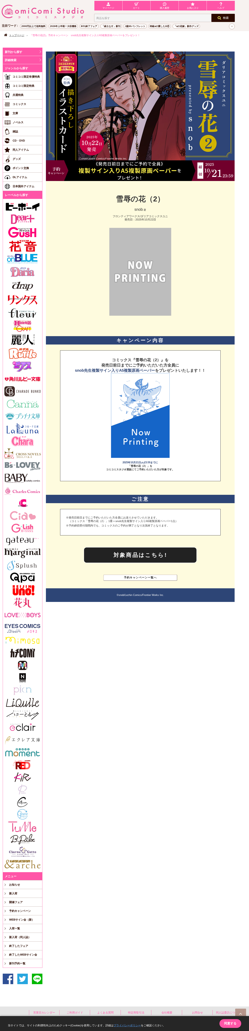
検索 (226, 17)
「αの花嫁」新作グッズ (186, 26)
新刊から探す (13, 51)
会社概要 (166, 1012)
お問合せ (197, 1012)
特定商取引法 (136, 1012)
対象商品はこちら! (140, 555)
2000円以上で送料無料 (33, 26)
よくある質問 (105, 1012)
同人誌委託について (228, 1012)
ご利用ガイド (75, 1012)
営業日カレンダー (44, 1012)
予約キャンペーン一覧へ (140, 577)
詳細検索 (11, 60)
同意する (230, 1023)
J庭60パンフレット (135, 26)
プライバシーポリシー (127, 1025)
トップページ (16, 35)
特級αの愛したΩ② (159, 26)
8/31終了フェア (89, 26)
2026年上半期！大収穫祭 (63, 26)
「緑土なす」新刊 (111, 26)
